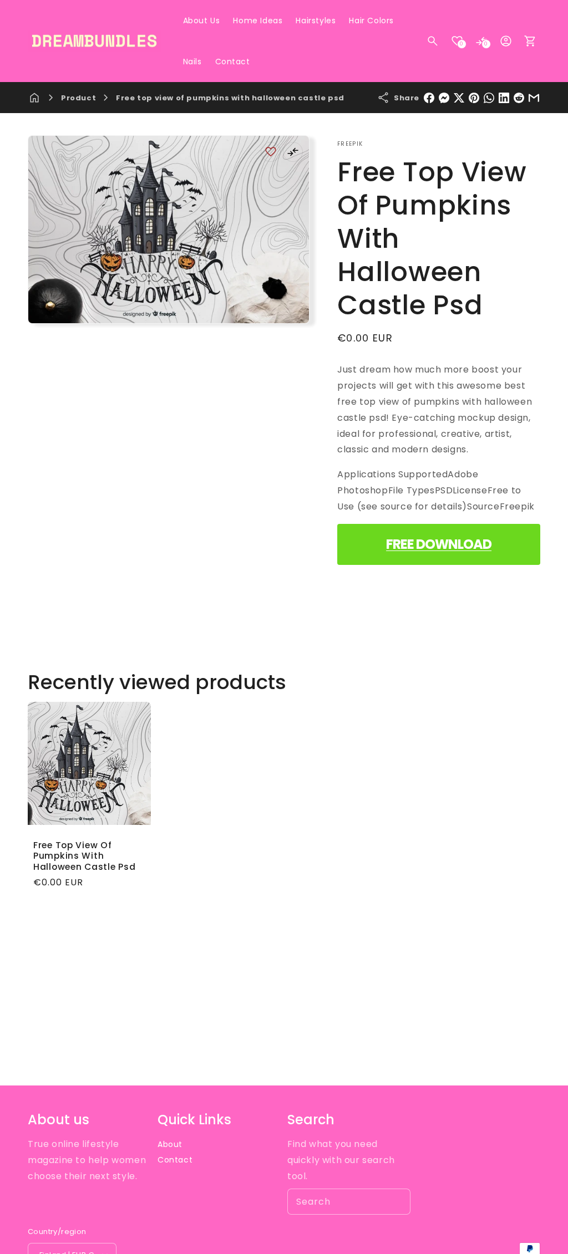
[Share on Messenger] (444, 98)
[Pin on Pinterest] (474, 98)
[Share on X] (459, 98)
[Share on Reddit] (519, 98)
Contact (175, 1159)
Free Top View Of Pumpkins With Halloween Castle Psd (84, 856)
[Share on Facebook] (429, 98)
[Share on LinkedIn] (504, 98)
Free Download (438, 544)
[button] (432, 41)
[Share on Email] (534, 98)
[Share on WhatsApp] (489, 98)
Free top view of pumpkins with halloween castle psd (230, 98)
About (170, 1144)
